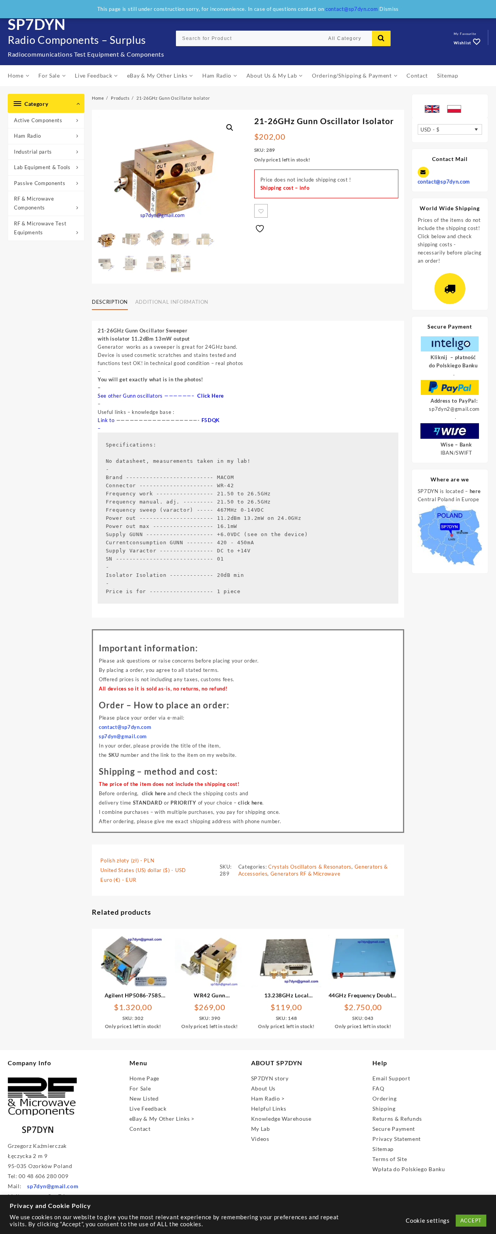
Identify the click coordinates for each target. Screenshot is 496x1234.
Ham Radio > (268, 1098)
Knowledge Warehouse (281, 1118)
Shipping (384, 1108)
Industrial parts (33, 152)
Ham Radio (27, 136)
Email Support (391, 1078)
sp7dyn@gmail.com (52, 1186)
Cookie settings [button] (428, 1220)
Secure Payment (393, 1128)
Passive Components (39, 183)
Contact (140, 1128)
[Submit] (381, 38)
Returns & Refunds (397, 1118)
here (475, 491)
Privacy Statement (396, 1138)
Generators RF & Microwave (305, 874)
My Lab (260, 1128)
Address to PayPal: (454, 401)
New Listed (144, 1098)
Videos (260, 1138)
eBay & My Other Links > (162, 1118)
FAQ (378, 1088)
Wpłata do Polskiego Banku (408, 1169)
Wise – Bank (456, 444)
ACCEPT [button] (471, 1220)
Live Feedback (148, 1108)
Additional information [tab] (171, 302)
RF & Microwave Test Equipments (40, 227)
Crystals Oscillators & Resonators (309, 867)
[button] (230, 128)
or (164, 803)
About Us (263, 1088)
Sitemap (383, 1149)
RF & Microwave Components (34, 203)
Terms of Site (389, 1159)
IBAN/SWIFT (456, 453)
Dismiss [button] (389, 9)
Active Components (38, 120)
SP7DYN (37, 24)
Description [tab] (110, 302)
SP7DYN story (270, 1078)
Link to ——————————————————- (150, 420)
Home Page (144, 1078)
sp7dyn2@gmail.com (454, 409)
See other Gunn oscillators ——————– (161, 396)
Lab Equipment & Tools (42, 167)
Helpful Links (268, 1108)
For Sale (140, 1088)
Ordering (384, 1098)
